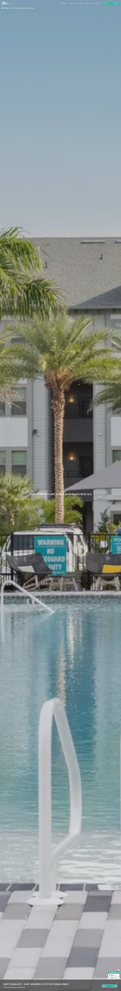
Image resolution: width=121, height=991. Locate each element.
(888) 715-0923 (5, 8)
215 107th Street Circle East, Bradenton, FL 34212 (22, 8)
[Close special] (117, 983)
